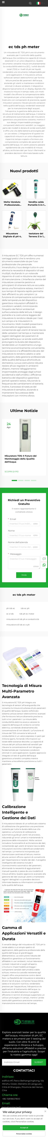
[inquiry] (44, 558)
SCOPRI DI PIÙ (12, 471)
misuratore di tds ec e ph (18, 625)
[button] (14, 480)
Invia (24, 575)
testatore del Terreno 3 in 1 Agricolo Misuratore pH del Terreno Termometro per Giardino (36, 235)
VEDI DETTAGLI (12, 189)
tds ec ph (25, 608)
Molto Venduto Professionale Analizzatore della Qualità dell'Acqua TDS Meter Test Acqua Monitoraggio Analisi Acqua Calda (12, 204)
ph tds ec (10, 608)
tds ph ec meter (26, 614)
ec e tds (10, 614)
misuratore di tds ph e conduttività (22, 619)
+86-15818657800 (11, 1099)
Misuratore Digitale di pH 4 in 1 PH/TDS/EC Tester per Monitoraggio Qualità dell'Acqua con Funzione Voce (12, 235)
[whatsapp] (44, 565)
